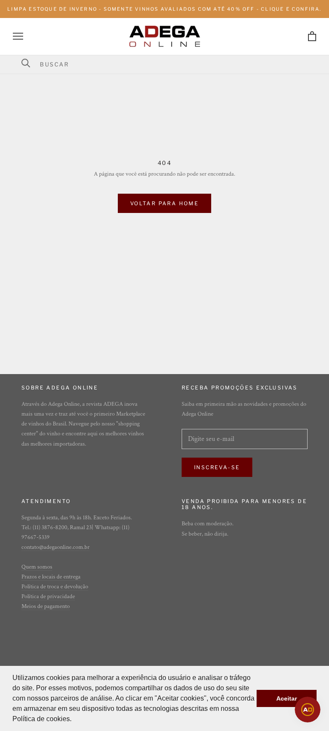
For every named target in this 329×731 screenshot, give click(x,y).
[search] (170, 64)
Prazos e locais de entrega (51, 577)
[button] (74, 720)
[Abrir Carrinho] (312, 36)
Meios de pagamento (45, 606)
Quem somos (36, 567)
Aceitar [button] (286, 698)
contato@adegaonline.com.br (55, 547)
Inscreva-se (217, 467)
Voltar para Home (164, 203)
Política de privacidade (48, 596)
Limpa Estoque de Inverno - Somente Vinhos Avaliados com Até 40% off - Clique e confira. (164, 9)
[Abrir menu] (18, 36)
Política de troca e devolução (54, 586)
